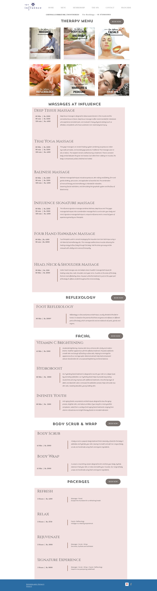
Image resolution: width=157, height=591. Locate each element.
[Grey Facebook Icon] (131, 584)
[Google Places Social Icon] (127, 584)
